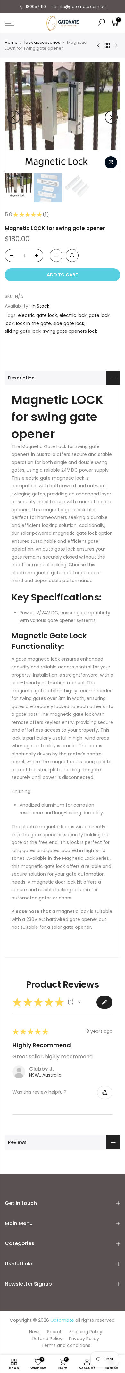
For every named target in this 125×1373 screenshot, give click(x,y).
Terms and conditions (65, 1345)
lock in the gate (33, 323)
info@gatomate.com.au (82, 6)
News (35, 1332)
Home (11, 42)
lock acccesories (42, 42)
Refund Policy (47, 1338)
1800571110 (35, 6)
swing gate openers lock (70, 331)
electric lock (73, 315)
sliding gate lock (23, 331)
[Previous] (13, 117)
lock (9, 323)
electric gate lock (37, 315)
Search (55, 1332)
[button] (80, 1002)
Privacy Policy (84, 1338)
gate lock (99, 315)
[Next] (111, 117)
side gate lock (68, 323)
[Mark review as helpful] (105, 1092)
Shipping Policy (85, 1332)
